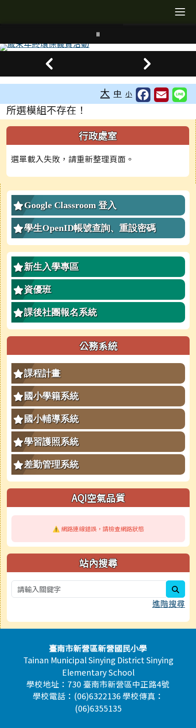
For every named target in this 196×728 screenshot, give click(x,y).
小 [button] (128, 93)
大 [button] (105, 92)
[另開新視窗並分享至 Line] (179, 94)
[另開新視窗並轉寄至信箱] (161, 94)
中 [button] (117, 93)
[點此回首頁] (98, 47)
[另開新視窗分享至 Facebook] (143, 94)
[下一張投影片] (147, 64)
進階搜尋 (168, 603)
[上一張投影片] (49, 64)
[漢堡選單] (180, 12)
